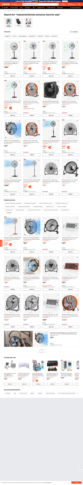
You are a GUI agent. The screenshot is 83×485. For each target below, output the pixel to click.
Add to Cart (12, 76)
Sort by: (71, 31)
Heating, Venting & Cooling (11, 10)
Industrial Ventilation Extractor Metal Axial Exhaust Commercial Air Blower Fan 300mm (51, 103)
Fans (18, 10)
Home (5, 10)
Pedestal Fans (22, 10)
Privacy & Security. (48, 482)
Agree (76, 482)
